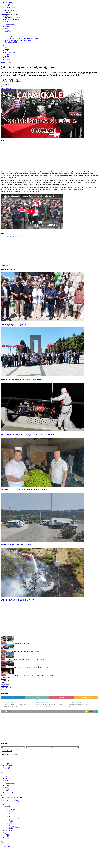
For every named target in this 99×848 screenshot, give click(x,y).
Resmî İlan (8, 32)
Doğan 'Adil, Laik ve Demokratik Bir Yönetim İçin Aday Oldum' (27, 667)
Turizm (31, 40)
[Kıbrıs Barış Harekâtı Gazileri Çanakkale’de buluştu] (42, 376)
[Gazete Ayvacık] (6, 14)
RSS (15, 42)
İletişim (11, 42)
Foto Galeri (8, 2)
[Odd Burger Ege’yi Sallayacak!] (42, 321)
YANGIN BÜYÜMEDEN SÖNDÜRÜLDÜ (18, 600)
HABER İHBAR (6, 846)
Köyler (7, 28)
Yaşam (7, 18)
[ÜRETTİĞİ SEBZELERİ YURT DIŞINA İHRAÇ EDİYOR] (42, 486)
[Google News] (6, 88)
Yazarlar (7, 834)
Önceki (3, 265)
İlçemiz (7, 23)
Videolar (7, 4)
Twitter (13, 37)
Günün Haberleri (10, 7)
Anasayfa (4, 62)
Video (6, 832)
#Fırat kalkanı (5, 236)
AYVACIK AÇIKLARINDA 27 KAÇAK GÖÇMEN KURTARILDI (27, 435)
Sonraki (8, 265)
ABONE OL (5, 689)
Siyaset (7, 26)
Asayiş (7, 30)
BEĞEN (3, 679)
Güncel (7, 21)
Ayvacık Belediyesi (11, 25)
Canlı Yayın (8, 6)
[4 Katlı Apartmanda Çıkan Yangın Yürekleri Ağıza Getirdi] (7, 657)
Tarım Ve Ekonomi (23, 40)
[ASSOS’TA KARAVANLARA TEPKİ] (42, 541)
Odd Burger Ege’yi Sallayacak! (13, 325)
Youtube (24, 37)
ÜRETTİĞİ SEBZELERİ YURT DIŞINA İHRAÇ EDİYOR (24, 490)
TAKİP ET (4, 682)
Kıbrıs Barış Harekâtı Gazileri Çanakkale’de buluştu (22, 380)
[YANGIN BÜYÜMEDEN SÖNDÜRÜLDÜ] (42, 596)
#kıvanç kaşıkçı (14, 236)
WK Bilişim (16, 801)
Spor (15, 40)
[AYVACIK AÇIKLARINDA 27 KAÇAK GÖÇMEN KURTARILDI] (42, 431)
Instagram (19, 37)
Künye (7, 42)
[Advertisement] (49, 156)
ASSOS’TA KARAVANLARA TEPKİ (16, 545)
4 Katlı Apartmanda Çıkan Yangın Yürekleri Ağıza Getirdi (25, 659)
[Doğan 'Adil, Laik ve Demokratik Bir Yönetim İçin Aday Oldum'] (7, 665)
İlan (6, 19)
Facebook (8, 37)
